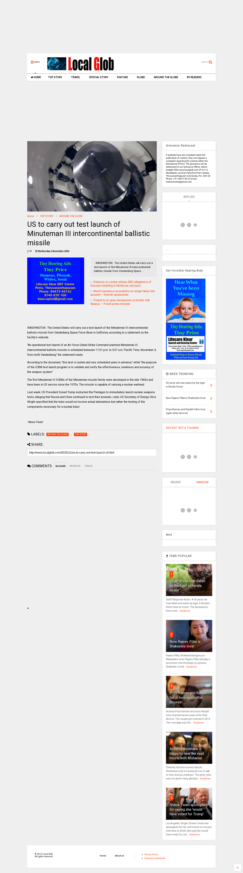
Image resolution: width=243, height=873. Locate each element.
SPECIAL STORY (98, 77)
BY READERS (194, 77)
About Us (119, 856)
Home (30, 216)
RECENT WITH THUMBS (182, 428)
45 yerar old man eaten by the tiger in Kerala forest (187, 585)
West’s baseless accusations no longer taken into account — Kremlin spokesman (123, 293)
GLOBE (141, 77)
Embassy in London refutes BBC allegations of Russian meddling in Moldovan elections (121, 283)
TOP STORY (55, 77)
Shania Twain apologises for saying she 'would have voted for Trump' (189, 809)
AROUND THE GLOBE (166, 77)
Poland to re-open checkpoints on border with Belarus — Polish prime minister (120, 302)
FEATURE (122, 77)
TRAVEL (75, 77)
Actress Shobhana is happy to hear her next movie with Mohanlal (187, 753)
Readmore (185, 611)
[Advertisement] (121, 28)
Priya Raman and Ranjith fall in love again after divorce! (188, 697)
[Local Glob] (83, 70)
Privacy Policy (151, 854)
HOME (37, 77)
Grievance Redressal (154, 858)
